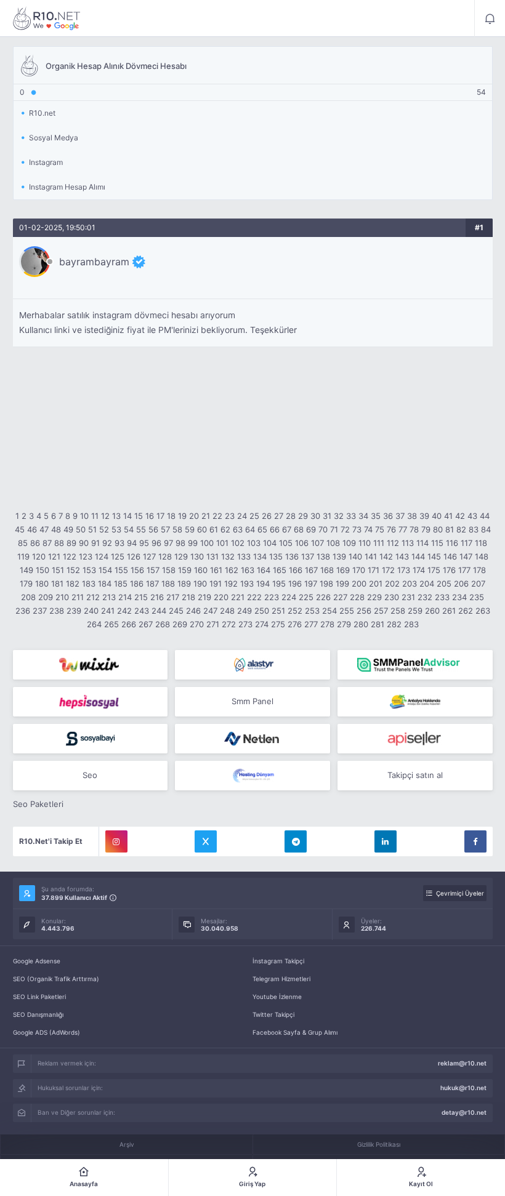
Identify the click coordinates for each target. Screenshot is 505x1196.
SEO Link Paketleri (39, 996)
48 (56, 529)
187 (152, 583)
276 (295, 624)
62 (225, 529)
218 (188, 597)
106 (302, 543)
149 (26, 570)
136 (292, 556)
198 (326, 583)
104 (270, 543)
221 (237, 597)
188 (168, 583)
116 (452, 543)
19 (182, 516)
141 (371, 556)
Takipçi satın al (415, 775)
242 (124, 611)
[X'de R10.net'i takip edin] (206, 841)
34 (363, 516)
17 (160, 516)
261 (449, 611)
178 (479, 570)
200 (359, 583)
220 (221, 597)
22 (217, 516)
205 (444, 583)
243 (141, 611)
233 (442, 597)
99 (193, 543)
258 (397, 611)
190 (200, 583)
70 (323, 529)
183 (88, 583)
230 (391, 597)
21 (205, 516)
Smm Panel (252, 701)
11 (95, 516)
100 (207, 543)
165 (279, 570)
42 (460, 516)
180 (42, 583)
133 (244, 556)
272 (229, 624)
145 (434, 556)
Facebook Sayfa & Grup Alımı (294, 1032)
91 (95, 543)
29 (303, 516)
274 (262, 624)
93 (119, 543)
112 (393, 543)
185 (120, 583)
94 (132, 543)
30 (315, 516)
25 (254, 516)
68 (299, 529)
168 (327, 570)
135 (276, 556)
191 (215, 583)
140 (355, 556)
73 (357, 529)
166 (295, 570)
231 (408, 597)
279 (344, 624)
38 (412, 516)
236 (22, 611)
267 (146, 624)
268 (162, 624)
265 (111, 624)
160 (201, 570)
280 (361, 624)
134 (260, 556)
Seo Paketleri (38, 804)
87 (47, 543)
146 (450, 556)
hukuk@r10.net (463, 1087)
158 (169, 570)
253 (312, 611)
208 (28, 597)
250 (261, 611)
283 (411, 624)
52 (104, 529)
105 (286, 543)
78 (414, 529)
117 (466, 543)
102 (237, 543)
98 (180, 543)
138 (323, 556)
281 (377, 624)
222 (254, 597)
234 (459, 597)
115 (437, 543)
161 (216, 570)
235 (476, 597)
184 (104, 583)
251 (278, 611)
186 (136, 583)
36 (388, 516)
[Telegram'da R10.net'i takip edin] (296, 841)
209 (45, 597)
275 (278, 624)
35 (376, 516)
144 (418, 556)
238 (56, 611)
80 (438, 529)
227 (340, 597)
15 (138, 516)
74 (368, 529)
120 (39, 556)
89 (71, 543)
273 (245, 624)
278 (327, 624)
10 (84, 516)
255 (346, 611)
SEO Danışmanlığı (38, 1014)
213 (109, 597)
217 (172, 597)
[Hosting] (252, 665)
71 (334, 529)
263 (482, 611)
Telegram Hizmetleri (281, 978)
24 (242, 516)
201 (375, 583)
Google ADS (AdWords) (46, 1032)
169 (343, 570)
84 (486, 529)
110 (364, 543)
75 (379, 529)
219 (204, 597)
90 (84, 543)
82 (461, 529)
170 (358, 570)
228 (357, 597)
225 (306, 597)
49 (68, 529)
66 (275, 529)
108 (333, 543)
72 (345, 529)
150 (42, 570)
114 (422, 543)
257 (381, 611)
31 (327, 516)
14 (127, 516)
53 (116, 529)
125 (117, 556)
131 (212, 556)
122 (69, 556)
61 (213, 529)
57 (165, 529)
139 (339, 556)
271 (212, 624)
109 (349, 543)
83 (474, 529)
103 (254, 543)
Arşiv (126, 1144)
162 (231, 570)
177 (464, 570)
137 (307, 556)
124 (101, 556)
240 (91, 611)
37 (400, 516)
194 (263, 583)
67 (286, 529)
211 (77, 597)
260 (432, 611)
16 (149, 516)
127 (149, 556)
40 (437, 516)
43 (472, 516)
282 (394, 624)
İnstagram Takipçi (278, 961)
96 (156, 543)
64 (250, 529)
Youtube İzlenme (277, 996)
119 (23, 556)
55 (141, 529)
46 (32, 529)
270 (197, 624)
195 (279, 583)
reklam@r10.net (462, 1063)
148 (481, 556)
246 (193, 611)
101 (222, 543)
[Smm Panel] (90, 701)
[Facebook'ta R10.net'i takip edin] (475, 841)
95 (144, 543)
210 (62, 597)
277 (311, 624)
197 (310, 583)
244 (159, 611)
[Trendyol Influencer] (90, 665)
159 (185, 570)
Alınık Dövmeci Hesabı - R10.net (47, 18)
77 (402, 529)
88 (59, 543)
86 (35, 543)
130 (197, 556)
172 (388, 570)
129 (181, 556)
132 (228, 556)
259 (415, 611)
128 (165, 556)
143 (402, 556)
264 (94, 624)
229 (374, 597)
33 (351, 516)
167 (311, 570)
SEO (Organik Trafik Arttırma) (56, 978)
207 (478, 583)
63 (238, 529)
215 (141, 597)
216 (157, 597)
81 (449, 529)
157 (153, 570)
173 (403, 570)
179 (26, 583)
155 (121, 570)
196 (295, 583)
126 (133, 556)
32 (339, 516)
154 (105, 570)
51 (92, 529)
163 (247, 570)
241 (108, 611)
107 (317, 543)
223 (271, 597)
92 (107, 543)
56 (153, 529)
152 (73, 570)
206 (461, 583)
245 (176, 611)
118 (481, 543)
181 (57, 583)
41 (448, 516)
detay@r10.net (464, 1112)
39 (424, 516)
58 (177, 529)
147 (465, 556)
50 (81, 529)
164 (263, 570)
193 (247, 583)
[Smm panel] (415, 665)
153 (89, 570)
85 (23, 543)
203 (409, 583)
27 (278, 516)
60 (202, 529)
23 (230, 516)
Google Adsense (36, 961)
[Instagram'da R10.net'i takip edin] (116, 841)
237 (40, 611)
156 (137, 570)
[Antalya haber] (415, 701)
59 (190, 529)
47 (44, 529)
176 (449, 570)
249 (244, 611)
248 (227, 611)
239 (74, 611)
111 (378, 543)
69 (311, 529)
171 (373, 570)
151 (58, 570)
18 (171, 516)
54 (129, 529)
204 (426, 583)
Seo (90, 775)
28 (291, 516)
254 (329, 611)
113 (408, 543)
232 (425, 597)
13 (116, 516)
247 (210, 611)
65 (262, 529)
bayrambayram (94, 261)
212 (93, 597)
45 (20, 529)
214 (125, 597)
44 (485, 516)
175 (433, 570)
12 (105, 516)
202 (392, 583)
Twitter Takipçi (273, 1014)
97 (168, 543)
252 (295, 611)
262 (465, 611)
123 (85, 556)
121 (54, 556)
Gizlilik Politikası (378, 1144)
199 (342, 583)
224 (288, 597)
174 (419, 570)
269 (179, 624)
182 (72, 583)
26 (267, 516)
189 (184, 583)
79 (425, 529)
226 (323, 597)
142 (386, 556)
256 (364, 611)
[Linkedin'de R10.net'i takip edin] (385, 841)
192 (231, 583)
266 (128, 624)
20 (194, 516)
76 (391, 529)
